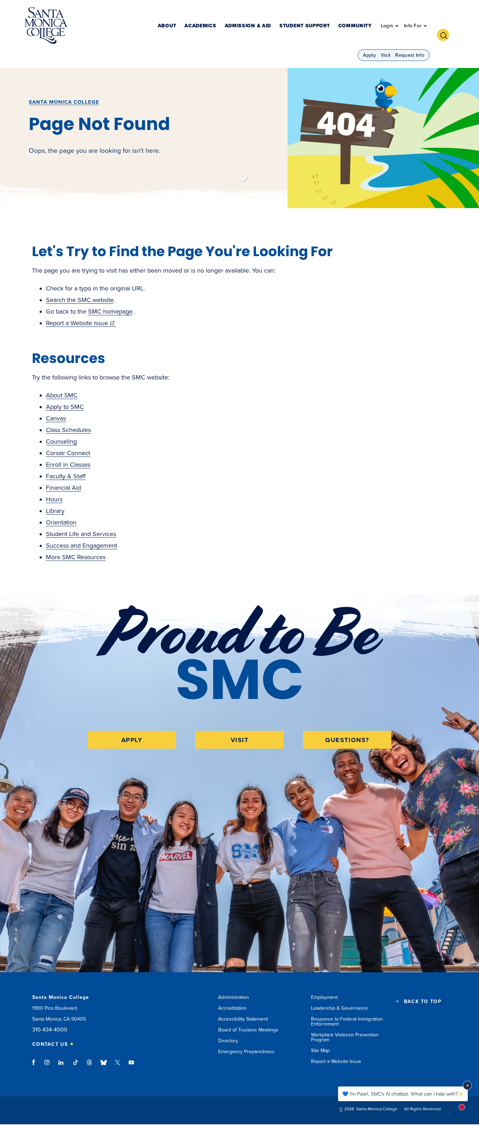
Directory (228, 1041)
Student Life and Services (81, 534)
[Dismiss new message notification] (467, 1085)
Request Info (409, 55)
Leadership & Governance (339, 1008)
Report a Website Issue (81, 323)
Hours (54, 499)
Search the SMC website (80, 300)
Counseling (61, 441)
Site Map (320, 1051)
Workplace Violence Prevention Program (345, 1037)
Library (55, 511)
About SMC (61, 395)
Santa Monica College (64, 102)
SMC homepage (110, 311)
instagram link (47, 1066)
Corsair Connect (68, 453)
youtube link (131, 1066)
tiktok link (75, 1066)
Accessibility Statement (243, 1019)
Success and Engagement (81, 545)
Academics (200, 26)
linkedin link (61, 1066)
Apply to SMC (65, 407)
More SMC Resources (76, 557)
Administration (233, 997)
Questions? (347, 740)
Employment (324, 997)
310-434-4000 (49, 1030)
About (167, 26)
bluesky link (103, 1066)
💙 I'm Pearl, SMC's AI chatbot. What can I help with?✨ (403, 1094)
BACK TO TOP (422, 1001)
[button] (445, 34)
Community (355, 26)
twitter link (117, 1066)
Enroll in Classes (68, 464)
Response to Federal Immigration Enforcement (347, 1021)
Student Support (304, 26)
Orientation (61, 522)
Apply (369, 55)
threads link (90, 1066)
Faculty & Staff (66, 476)
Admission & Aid (248, 26)
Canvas (56, 418)
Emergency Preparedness (246, 1052)
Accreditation (232, 1008)
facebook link (35, 1066)
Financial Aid (63, 488)
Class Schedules (68, 430)
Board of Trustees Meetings (248, 1030)
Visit (386, 55)
